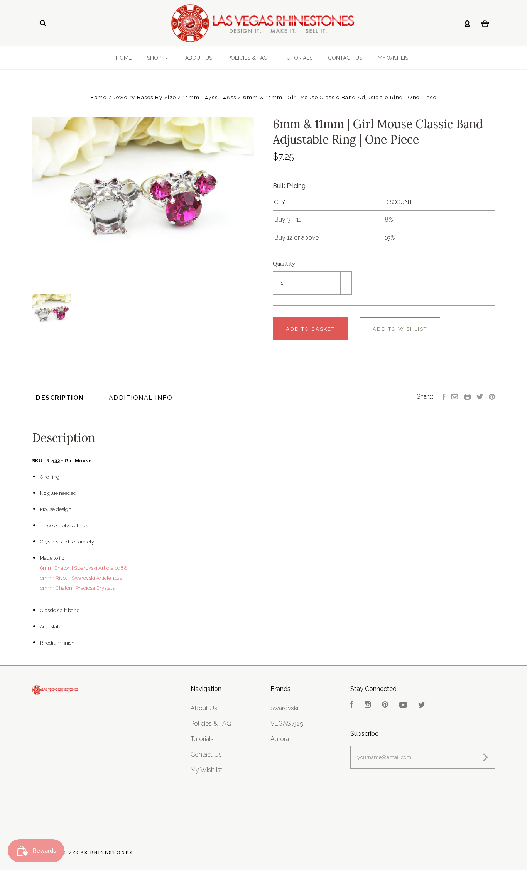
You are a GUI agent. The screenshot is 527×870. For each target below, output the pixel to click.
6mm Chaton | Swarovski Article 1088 (83, 568)
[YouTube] (403, 705)
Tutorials (297, 58)
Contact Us (345, 58)
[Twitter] (421, 705)
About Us (198, 58)
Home (124, 58)
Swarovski (284, 708)
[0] (485, 23)
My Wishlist (395, 58)
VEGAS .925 (286, 723)
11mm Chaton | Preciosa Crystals (77, 588)
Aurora (279, 739)
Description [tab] (60, 397)
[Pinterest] (385, 705)
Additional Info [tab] (141, 397)
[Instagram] (368, 705)
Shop (155, 58)
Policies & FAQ (248, 58)
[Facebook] (351, 705)
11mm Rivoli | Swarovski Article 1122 (81, 578)
